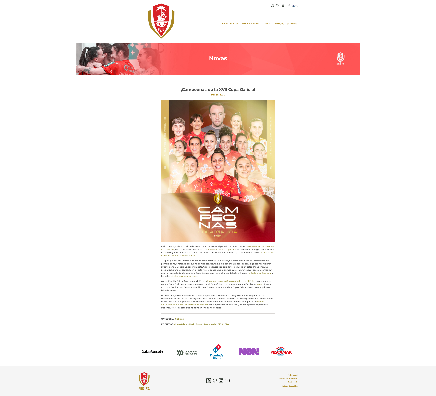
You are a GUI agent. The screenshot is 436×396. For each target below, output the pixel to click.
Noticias (279, 24)
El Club (234, 24)
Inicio (225, 24)
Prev (138, 352)
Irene (259, 284)
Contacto (292, 24)
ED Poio (266, 24)
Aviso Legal (292, 375)
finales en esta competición (222, 249)
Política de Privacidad (288, 379)
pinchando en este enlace (184, 276)
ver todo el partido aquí (259, 273)
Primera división (250, 24)
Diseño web (292, 382)
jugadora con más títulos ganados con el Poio (230, 281)
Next (298, 352)
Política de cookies (289, 386)
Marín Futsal (195, 324)
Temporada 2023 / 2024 (216, 324)
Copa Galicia (180, 324)
